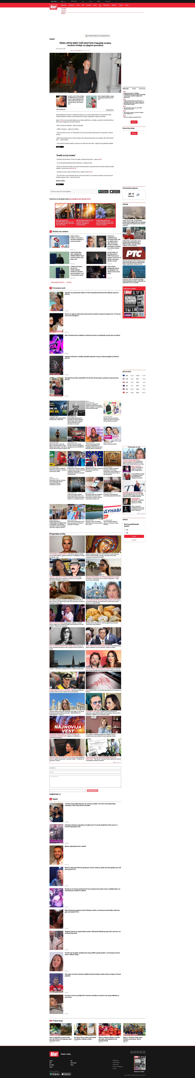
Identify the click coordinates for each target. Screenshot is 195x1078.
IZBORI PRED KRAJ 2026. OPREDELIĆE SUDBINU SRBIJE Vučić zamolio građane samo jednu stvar (77, 256)
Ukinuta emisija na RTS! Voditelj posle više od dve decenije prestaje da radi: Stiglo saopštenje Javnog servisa (134, 262)
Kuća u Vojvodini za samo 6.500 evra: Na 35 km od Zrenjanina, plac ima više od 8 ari (61, 1039)
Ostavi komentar (92, 790)
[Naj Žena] (82, 1)
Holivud (63, 10)
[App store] (115, 191)
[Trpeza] (90, 1)
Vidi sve (134, 122)
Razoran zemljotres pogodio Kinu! (132, 117)
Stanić (91, 172)
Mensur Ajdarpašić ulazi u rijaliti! (75, 846)
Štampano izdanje (129, 288)
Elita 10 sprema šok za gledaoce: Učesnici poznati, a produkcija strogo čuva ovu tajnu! (92, 335)
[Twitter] (144, 1052)
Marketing (116, 1060)
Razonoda (106, 5)
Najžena (114, 5)
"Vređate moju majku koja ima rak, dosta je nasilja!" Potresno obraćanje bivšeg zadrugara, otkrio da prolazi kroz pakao (90, 804)
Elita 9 (63, 13)
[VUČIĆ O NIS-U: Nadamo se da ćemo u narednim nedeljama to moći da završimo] (59, 241)
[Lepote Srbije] (74, 1)
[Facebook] (131, 1052)
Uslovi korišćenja (118, 1066)
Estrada (63, 8)
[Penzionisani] (108, 1)
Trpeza (121, 5)
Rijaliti (63, 12)
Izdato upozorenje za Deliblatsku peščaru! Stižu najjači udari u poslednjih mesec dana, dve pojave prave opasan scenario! (134, 223)
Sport (95, 5)
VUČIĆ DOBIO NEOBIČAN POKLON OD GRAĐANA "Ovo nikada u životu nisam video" (113, 270)
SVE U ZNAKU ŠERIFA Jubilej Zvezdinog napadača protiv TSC (106, 98)
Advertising (116, 1062)
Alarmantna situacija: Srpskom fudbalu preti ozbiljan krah (133, 113)
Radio (127, 5)
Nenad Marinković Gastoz (57, 282)
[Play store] (103, 191)
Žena (72, 1065)
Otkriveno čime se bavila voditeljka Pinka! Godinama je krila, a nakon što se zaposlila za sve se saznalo (134, 281)
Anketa (125, 519)
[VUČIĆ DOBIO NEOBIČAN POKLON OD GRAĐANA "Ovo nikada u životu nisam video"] (96, 272)
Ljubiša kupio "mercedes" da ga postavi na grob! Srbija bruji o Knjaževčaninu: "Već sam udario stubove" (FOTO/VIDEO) (132, 243)
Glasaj (134, 536)
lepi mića (69, 282)
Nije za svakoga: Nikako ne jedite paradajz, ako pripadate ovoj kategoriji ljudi (109, 1039)
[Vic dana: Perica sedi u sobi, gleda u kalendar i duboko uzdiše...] (85, 1029)
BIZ (83, 5)
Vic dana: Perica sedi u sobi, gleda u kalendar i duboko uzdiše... (85, 1038)
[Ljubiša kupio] (134, 233)
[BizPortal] (63, 1)
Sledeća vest (110, 110)
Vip (100, 5)
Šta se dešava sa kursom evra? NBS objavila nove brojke (133, 108)
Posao (114, 1068)
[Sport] (99, 1)
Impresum (116, 1064)
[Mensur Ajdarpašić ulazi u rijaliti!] (56, 855)
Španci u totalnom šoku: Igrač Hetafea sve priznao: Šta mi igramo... (132, 1039)
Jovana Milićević (78, 50)
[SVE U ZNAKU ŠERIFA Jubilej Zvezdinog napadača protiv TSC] (91, 102)
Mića (100, 159)
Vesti (78, 5)
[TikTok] (137, 1052)
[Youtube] (141, 1052)
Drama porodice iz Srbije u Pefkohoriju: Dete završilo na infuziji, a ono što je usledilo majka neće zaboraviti (134, 95)
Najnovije (63, 5)
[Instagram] (134, 1052)
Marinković (73, 168)
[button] (95, 50)
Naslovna (71, 5)
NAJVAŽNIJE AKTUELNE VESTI (80, 199)
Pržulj (62, 120)
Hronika (89, 5)
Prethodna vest (61, 109)
